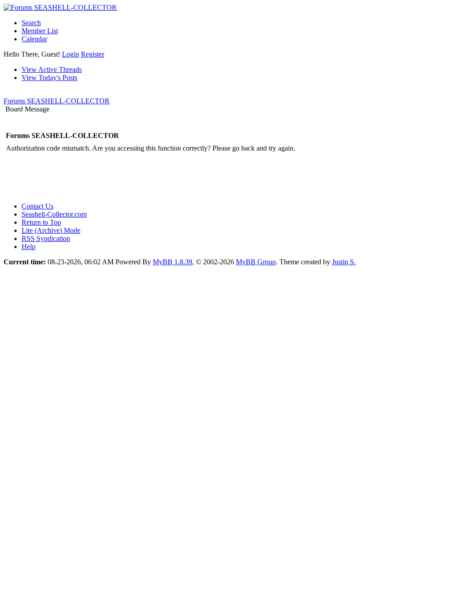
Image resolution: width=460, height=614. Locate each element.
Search (31, 23)
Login (70, 54)
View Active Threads (52, 69)
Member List (40, 31)
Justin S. (344, 262)
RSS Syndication (46, 238)
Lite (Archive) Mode (51, 230)
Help (28, 246)
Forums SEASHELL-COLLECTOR (57, 101)
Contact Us (37, 206)
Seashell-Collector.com (54, 214)
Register (92, 54)
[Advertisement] (167, 175)
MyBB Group (256, 262)
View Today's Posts (49, 77)
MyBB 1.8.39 (172, 262)
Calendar (34, 39)
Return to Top (41, 222)
